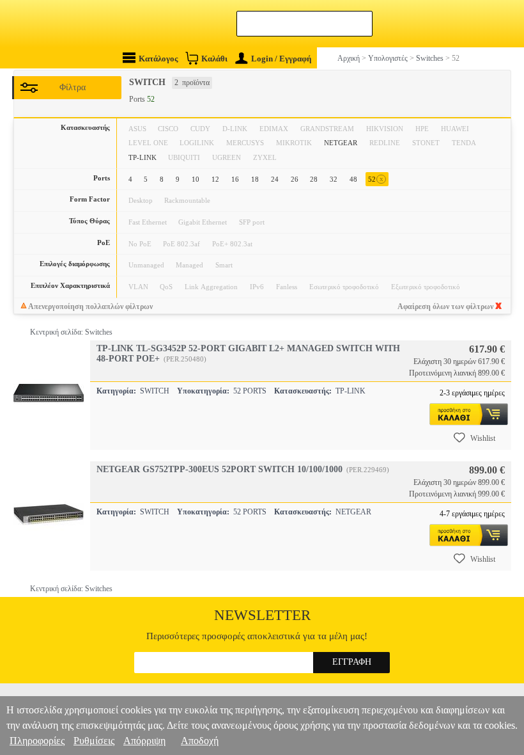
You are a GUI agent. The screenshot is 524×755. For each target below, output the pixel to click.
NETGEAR (340, 143)
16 (235, 179)
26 (294, 179)
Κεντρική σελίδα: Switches (71, 332)
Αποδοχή (200, 740)
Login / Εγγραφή (281, 58)
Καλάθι (214, 58)
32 (333, 179)
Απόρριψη (144, 740)
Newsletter (262, 615)
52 (375, 179)
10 (195, 179)
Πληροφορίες (37, 740)
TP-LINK (142, 157)
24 (275, 179)
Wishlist (482, 438)
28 (314, 179)
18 (255, 179)
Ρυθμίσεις (93, 740)
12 (215, 179)
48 (353, 179)
